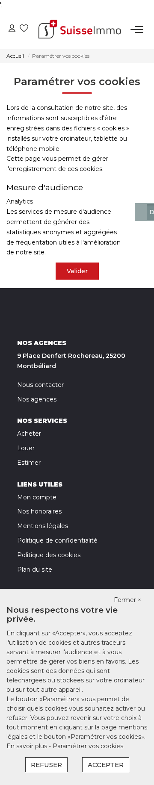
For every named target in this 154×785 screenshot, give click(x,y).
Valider (77, 271)
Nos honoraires (39, 511)
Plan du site (34, 569)
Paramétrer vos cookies (88, 746)
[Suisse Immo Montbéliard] (79, 29)
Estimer (29, 462)
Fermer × (127, 600)
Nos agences (36, 399)
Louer (26, 448)
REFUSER (46, 765)
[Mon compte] (12, 29)
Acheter (29, 433)
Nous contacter (40, 385)
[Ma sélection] (24, 29)
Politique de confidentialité (57, 540)
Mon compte (36, 497)
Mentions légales (42, 526)
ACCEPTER (106, 765)
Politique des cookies (48, 555)
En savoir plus (27, 746)
